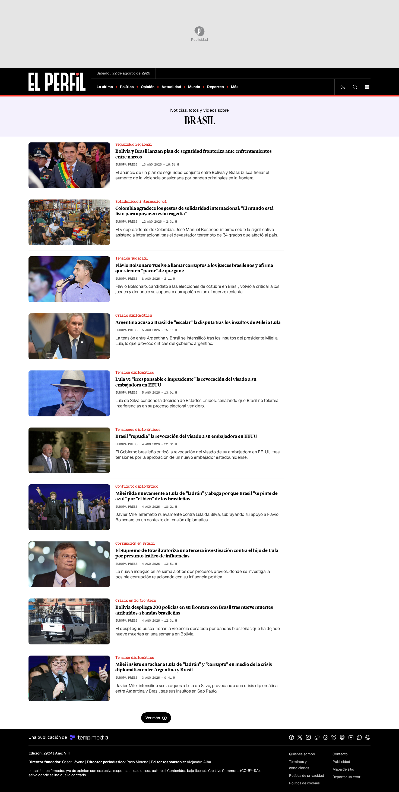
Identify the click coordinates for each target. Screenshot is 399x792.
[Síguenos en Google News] (367, 737)
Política (127, 87)
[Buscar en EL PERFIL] (355, 87)
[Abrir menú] (367, 87)
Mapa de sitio (343, 769)
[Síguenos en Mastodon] (342, 737)
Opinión (147, 87)
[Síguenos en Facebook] (291, 737)
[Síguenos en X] (300, 737)
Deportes (215, 87)
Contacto (340, 754)
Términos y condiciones (299, 764)
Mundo (194, 87)
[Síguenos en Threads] (325, 737)
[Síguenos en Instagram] (308, 737)
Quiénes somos (302, 754)
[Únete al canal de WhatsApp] (359, 737)
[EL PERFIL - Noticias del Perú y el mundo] (57, 81)
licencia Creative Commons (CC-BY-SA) (227, 770)
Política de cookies (304, 783)
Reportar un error (346, 777)
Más (235, 87)
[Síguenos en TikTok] (317, 737)
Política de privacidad (306, 775)
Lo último (105, 87)
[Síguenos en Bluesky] (334, 737)
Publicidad (341, 761)
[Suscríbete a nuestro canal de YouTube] (351, 737)
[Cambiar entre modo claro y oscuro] (342, 87)
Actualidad (171, 87)
